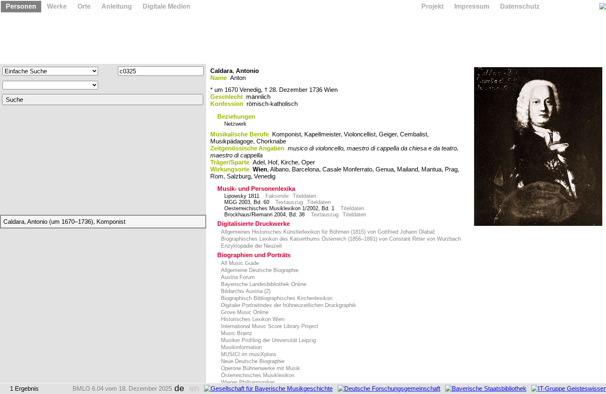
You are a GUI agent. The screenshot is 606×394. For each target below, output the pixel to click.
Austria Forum (237, 277)
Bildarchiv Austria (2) (244, 291)
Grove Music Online (243, 312)
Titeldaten (304, 196)
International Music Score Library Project (268, 326)
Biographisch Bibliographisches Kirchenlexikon (275, 298)
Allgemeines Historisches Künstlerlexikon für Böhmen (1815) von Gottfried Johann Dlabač (327, 232)
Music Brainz (235, 333)
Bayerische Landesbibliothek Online (262, 284)
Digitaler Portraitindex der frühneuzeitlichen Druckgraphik (287, 305)
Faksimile (277, 196)
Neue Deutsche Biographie (251, 361)
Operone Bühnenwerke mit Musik (259, 368)
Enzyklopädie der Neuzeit (250, 246)
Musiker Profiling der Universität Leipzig (267, 340)
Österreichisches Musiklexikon (256, 375)
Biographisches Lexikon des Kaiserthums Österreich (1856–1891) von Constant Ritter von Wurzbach (340, 239)
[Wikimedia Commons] (538, 146)
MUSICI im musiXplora (247, 354)
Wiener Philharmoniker (247, 382)
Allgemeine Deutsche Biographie (258, 270)
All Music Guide (239, 263)
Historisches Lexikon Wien (251, 319)
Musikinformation (240, 347)
